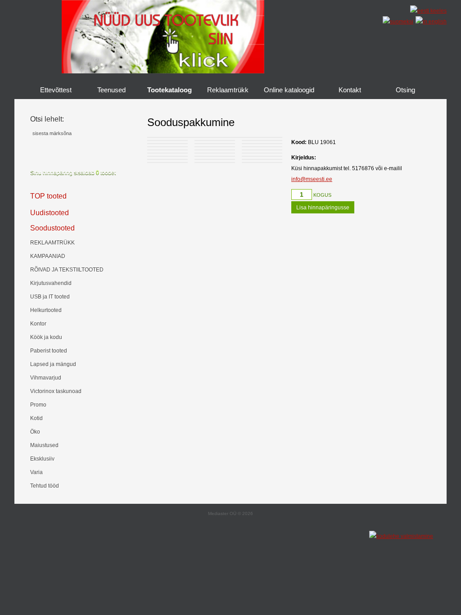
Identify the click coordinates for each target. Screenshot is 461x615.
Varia (36, 472)
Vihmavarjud (45, 378)
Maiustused (44, 445)
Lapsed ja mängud (53, 364)
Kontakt (350, 90)
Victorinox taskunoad (55, 391)
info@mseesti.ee (311, 179)
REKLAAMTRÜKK (52, 243)
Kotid (36, 418)
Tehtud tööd (44, 486)
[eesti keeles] (427, 11)
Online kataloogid (289, 90)
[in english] (430, 21)
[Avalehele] (349, 40)
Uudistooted (49, 213)
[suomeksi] (396, 21)
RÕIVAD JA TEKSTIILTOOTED (67, 270)
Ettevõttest (56, 90)
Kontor (38, 324)
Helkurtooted (46, 310)
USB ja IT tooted (50, 297)
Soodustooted (52, 228)
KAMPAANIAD (47, 256)
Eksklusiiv (42, 459)
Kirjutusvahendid (51, 283)
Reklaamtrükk (228, 90)
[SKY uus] (163, 71)
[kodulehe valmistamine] (401, 536)
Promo (38, 405)
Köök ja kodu (46, 337)
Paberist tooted (48, 351)
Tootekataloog (169, 90)
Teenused (111, 90)
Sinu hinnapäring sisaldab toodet (73, 172)
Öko (35, 432)
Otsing (405, 90)
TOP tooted (48, 196)
